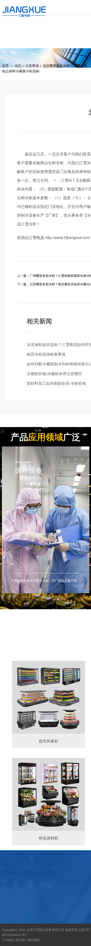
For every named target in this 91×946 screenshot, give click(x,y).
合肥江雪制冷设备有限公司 (45, 929)
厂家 (52, 215)
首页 (5, 65)
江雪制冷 (8, 940)
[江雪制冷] (24, 8)
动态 (18, 65)
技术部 (20, 940)
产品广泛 (46, 436)
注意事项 (32, 65)
